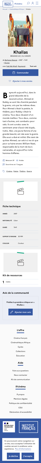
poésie (15, 171)
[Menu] (37, 3)
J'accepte (27, 456)
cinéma (9, 171)
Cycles (20, 347)
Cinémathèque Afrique (17, 9)
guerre (29, 171)
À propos (20, 394)
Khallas (28, 9)
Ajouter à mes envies (22, 81)
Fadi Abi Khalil (11, 66)
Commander (23, 72)
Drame (7, 63)
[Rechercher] (28, 3)
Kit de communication (20, 379)
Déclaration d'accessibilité (21, 412)
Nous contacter (20, 375)
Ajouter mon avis (23, 312)
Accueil (5, 9)
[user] (32, 3)
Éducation (20, 355)
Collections (20, 351)
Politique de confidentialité (20, 403)
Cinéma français (20, 338)
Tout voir (33, 66)
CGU (20, 407)
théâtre (22, 171)
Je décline (13, 456)
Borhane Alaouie (11, 60)
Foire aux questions (20, 370)
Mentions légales (20, 399)
